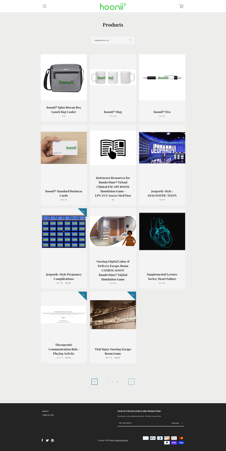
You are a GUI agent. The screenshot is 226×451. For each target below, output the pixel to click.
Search (45, 411)
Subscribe (176, 423)
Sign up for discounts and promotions (139, 411)
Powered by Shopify (121, 440)
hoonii (112, 440)
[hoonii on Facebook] (42, 440)
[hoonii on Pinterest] (52, 440)
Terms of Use (48, 415)
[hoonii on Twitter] (47, 440)
